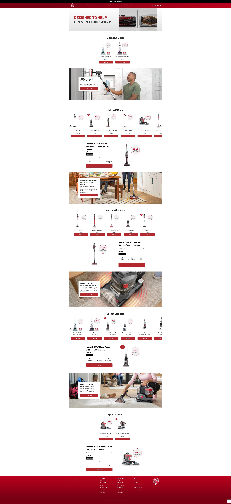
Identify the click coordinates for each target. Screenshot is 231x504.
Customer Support (137, 483)
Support (140, 4)
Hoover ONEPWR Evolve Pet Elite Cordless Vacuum (131, 232)
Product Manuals (137, 493)
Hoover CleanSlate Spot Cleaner (122, 435)
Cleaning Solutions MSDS (138, 491)
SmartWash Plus (120, 483)
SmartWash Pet (120, 484)
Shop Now (106, 64)
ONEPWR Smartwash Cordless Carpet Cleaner (88, 287)
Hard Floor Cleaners (95, 4)
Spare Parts (102, 495)
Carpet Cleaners (87, 4)
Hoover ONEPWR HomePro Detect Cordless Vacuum (147, 232)
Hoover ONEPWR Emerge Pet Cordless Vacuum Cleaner (88, 185)
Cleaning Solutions (124, 4)
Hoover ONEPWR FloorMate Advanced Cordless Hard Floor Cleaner (111, 133)
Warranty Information (138, 488)
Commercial (117, 4)
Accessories (102, 491)
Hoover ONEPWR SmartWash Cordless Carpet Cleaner (95, 132)
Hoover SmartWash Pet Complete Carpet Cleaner (122, 59)
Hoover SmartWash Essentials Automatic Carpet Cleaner (144, 336)
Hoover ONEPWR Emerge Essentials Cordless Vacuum (161, 132)
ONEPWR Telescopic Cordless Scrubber (87, 82)
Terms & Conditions (137, 486)
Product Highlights (122, 250)
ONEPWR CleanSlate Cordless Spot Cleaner (87, 388)
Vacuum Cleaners (103, 4)
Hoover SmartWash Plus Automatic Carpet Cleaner (106, 59)
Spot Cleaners (111, 4)
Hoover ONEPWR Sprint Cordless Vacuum (78, 132)
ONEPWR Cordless (79, 4)
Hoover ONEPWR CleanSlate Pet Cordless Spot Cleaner (144, 132)
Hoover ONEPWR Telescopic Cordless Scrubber (128, 132)
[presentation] (70, 20)
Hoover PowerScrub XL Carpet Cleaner (161, 336)
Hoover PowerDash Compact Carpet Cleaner (128, 336)
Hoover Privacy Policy (138, 489)
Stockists (136, 484)
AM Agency (117, 503)
